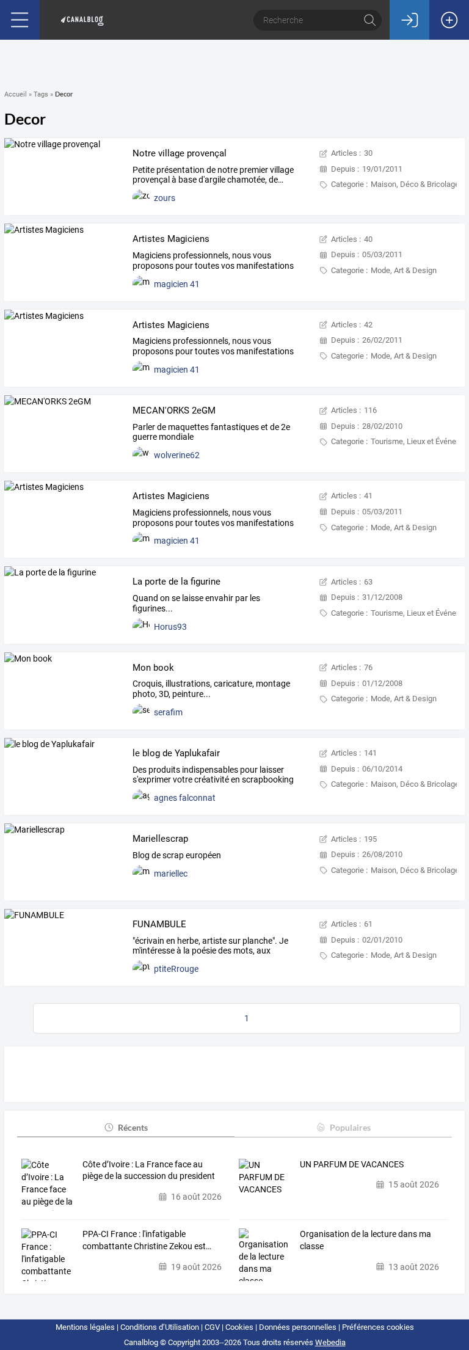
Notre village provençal (180, 153)
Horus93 (170, 627)
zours (164, 198)
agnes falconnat (185, 798)
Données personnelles (297, 1327)
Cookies (239, 1327)
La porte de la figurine (176, 581)
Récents (133, 1127)
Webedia (330, 1342)
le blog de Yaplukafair (176, 753)
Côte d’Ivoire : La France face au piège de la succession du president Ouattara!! (148, 1171)
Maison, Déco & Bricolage (415, 184)
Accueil (15, 94)
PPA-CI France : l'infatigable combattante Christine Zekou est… (146, 1240)
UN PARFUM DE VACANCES (352, 1164)
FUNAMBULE (159, 924)
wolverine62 (177, 455)
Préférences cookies (378, 1327)
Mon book (153, 667)
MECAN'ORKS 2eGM (174, 410)
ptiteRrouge (176, 969)
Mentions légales (85, 1327)
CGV (212, 1327)
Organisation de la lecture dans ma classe (365, 1240)
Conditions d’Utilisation (159, 1327)
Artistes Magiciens (171, 238)
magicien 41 (177, 284)
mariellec (170, 873)
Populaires (350, 1127)
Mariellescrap (160, 838)
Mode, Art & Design (404, 270)
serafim (168, 712)
